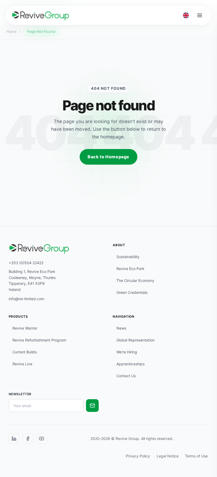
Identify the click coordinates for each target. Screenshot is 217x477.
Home (11, 31)
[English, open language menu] (186, 15)
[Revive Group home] (41, 15)
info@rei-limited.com (26, 298)
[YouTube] (41, 438)
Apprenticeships (130, 364)
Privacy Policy (138, 456)
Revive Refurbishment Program (39, 340)
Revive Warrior (24, 328)
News (121, 328)
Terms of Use (196, 456)
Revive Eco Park (130, 268)
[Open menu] (200, 15)
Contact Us (126, 376)
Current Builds (24, 352)
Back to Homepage (108, 156)
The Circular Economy (135, 280)
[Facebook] (27, 438)
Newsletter (20, 394)
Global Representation (135, 340)
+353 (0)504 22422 (26, 262)
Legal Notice (168, 456)
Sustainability (127, 256)
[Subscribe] (92, 405)
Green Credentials (131, 292)
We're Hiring (126, 352)
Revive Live (22, 364)
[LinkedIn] (14, 438)
